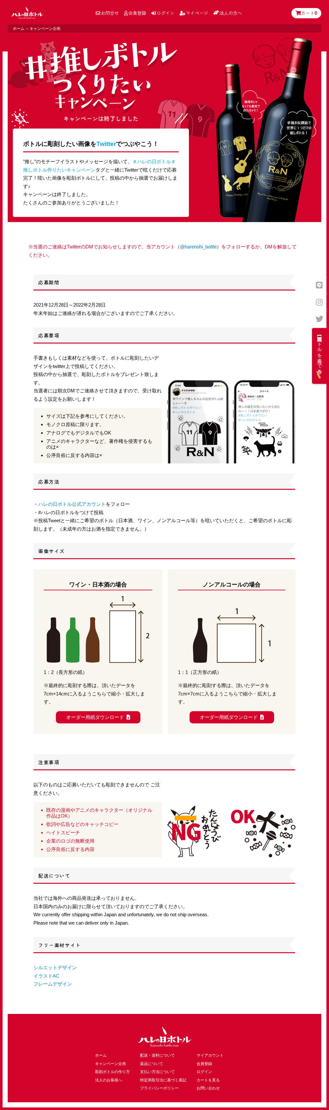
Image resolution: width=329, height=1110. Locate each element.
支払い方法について (157, 1072)
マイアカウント (210, 1055)
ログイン (165, 13)
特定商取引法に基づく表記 (163, 1080)
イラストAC (46, 976)
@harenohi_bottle (198, 246)
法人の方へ (230, 13)
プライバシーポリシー (159, 1088)
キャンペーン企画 (110, 1063)
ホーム (18, 28)
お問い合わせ (208, 1088)
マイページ (197, 13)
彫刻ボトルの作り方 (112, 1072)
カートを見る (208, 1080)
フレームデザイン (52, 984)
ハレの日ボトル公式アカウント (72, 504)
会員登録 (137, 13)
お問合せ (110, 13)
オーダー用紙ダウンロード (95, 717)
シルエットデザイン (55, 967)
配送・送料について (157, 1055)
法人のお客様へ (108, 1080)
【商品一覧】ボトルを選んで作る (320, 352)
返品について (151, 1063)
